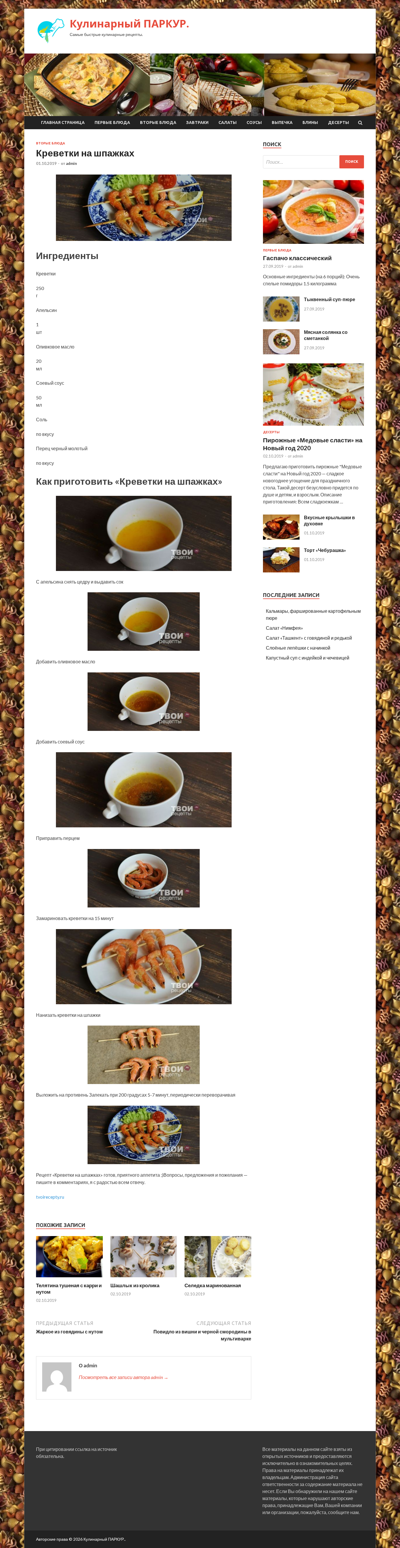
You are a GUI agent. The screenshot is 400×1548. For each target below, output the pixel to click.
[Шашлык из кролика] (143, 1278)
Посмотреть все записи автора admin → (123, 1377)
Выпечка (282, 122)
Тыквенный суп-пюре (329, 299)
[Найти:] (313, 161)
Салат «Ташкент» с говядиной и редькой (309, 638)
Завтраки (197, 122)
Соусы (254, 122)
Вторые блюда (158, 122)
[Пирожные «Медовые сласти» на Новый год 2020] (313, 426)
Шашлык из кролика (134, 1285)
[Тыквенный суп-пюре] (281, 319)
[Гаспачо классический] (313, 245)
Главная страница (63, 122)
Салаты (227, 122)
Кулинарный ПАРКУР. (129, 23)
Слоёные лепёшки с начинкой (298, 647)
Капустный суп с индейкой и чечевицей (307, 657)
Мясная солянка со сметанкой (326, 335)
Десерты (338, 122)
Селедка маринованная (212, 1285)
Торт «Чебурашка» (325, 550)
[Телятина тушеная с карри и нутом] (69, 1278)
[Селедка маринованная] (217, 1278)
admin (71, 163)
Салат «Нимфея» (284, 628)
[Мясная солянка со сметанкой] (281, 352)
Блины (310, 122)
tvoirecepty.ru (50, 1197)
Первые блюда (112, 122)
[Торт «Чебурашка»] (281, 570)
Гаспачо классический (297, 257)
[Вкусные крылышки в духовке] (281, 538)
